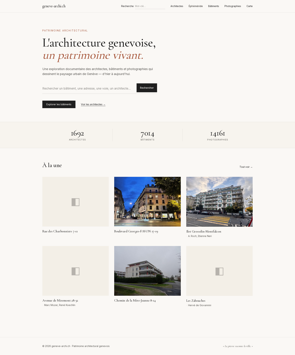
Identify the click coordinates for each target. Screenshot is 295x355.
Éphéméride (196, 6)
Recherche (127, 6)
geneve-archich (53, 6)
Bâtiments (213, 6)
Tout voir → (246, 166)
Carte (250, 6)
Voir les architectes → (93, 104)
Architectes (177, 6)
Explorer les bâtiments (58, 104)
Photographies (232, 6)
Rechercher (147, 87)
